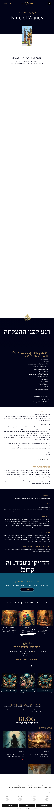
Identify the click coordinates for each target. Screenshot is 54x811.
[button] (11, 3)
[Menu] (49, 3)
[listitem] (44, 623)
